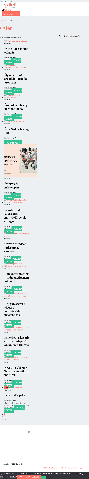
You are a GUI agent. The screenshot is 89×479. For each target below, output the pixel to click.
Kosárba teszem (12, 61)
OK (20, 477)
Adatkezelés (53, 468)
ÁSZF (45, 468)
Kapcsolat (68, 468)
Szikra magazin (78, 468)
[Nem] (43, 477)
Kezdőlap (3, 20)
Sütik (61, 468)
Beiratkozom (13, 143)
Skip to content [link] (6, 1)
